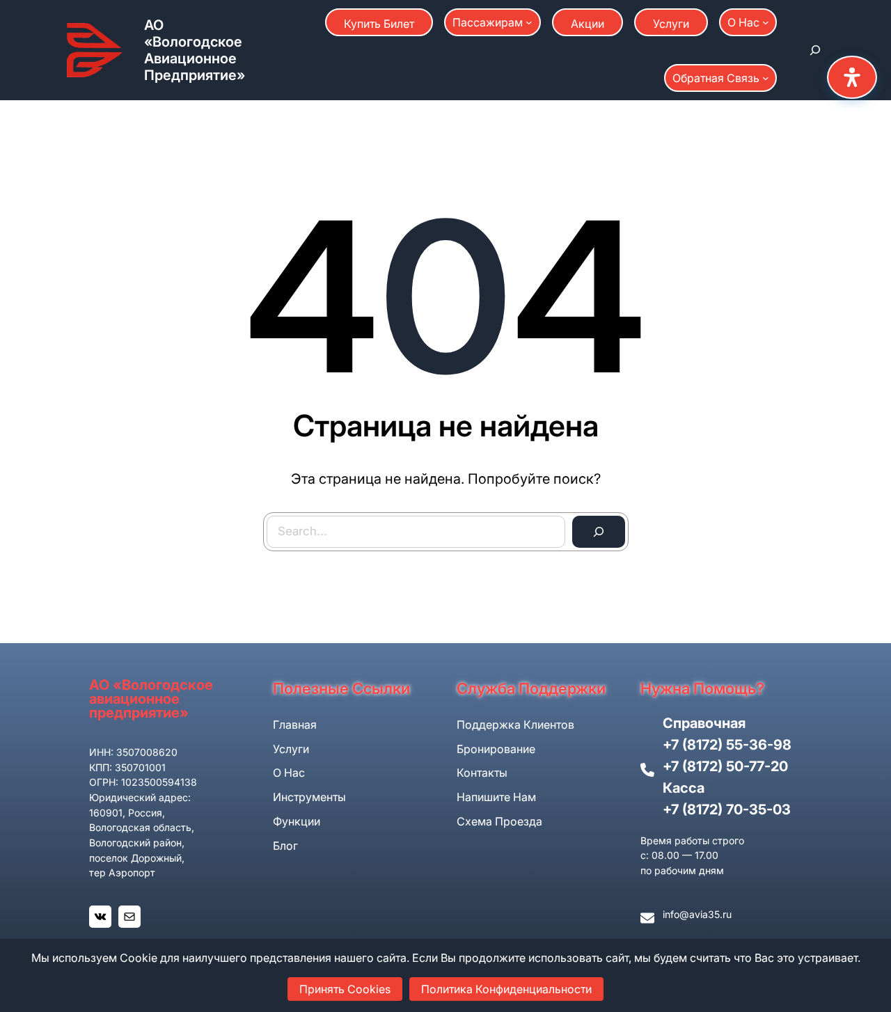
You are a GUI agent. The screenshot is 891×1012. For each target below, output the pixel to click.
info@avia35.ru (697, 914)
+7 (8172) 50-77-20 (725, 766)
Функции (296, 821)
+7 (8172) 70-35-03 (727, 809)
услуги (291, 749)
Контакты (482, 773)
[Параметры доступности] (852, 77)
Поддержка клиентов (515, 725)
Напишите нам (496, 797)
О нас (289, 773)
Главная (295, 725)
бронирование (496, 749)
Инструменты (309, 797)
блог (285, 846)
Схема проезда (499, 821)
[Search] (598, 532)
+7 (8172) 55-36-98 (727, 744)
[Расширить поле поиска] (815, 50)
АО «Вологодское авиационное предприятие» (194, 50)
